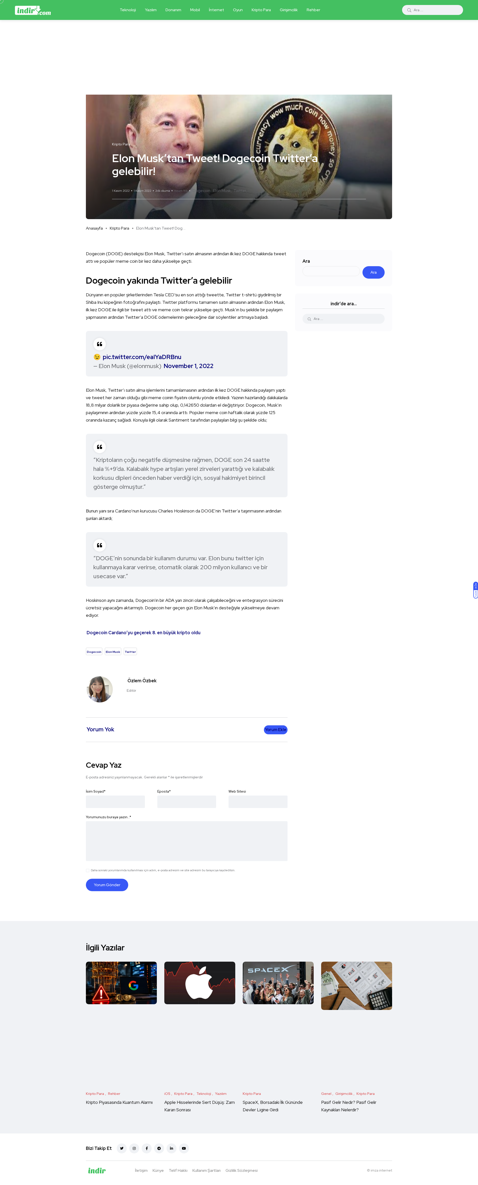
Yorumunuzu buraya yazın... (108, 817)
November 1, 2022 (189, 366)
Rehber (313, 9)
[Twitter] (122, 1148)
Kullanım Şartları (206, 1170)
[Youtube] (184, 1148)
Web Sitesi (237, 791)
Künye (158, 1170)
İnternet (216, 9)
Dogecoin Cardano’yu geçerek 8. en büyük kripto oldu (143, 632)
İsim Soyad (96, 791)
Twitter (240, 190)
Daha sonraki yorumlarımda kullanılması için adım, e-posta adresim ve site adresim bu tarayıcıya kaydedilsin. (163, 870)
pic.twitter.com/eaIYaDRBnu (142, 357)
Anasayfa (94, 228)
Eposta (164, 791)
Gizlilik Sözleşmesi (242, 1170)
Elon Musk (222, 190)
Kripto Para (261, 9)
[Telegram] (159, 1148)
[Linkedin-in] (172, 1148)
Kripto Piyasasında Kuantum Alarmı (119, 1102)
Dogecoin (201, 190)
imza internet (381, 1170)
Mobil (195, 9)
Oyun (238, 9)
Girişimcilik (289, 9)
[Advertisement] (239, 57)
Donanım (173, 9)
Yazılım (151, 9)
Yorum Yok (181, 191)
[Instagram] (134, 1148)
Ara (306, 261)
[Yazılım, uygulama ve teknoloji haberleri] (33, 10)
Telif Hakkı (178, 1170)
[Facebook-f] (147, 1148)
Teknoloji (128, 9)
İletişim (141, 1170)
